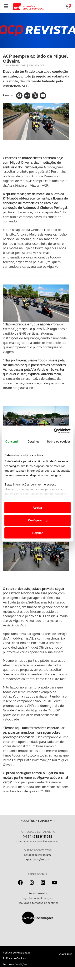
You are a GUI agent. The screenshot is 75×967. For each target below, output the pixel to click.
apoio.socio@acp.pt (37, 859)
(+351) (37, 836)
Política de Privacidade (17, 952)
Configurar (35, 520)
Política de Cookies (14, 958)
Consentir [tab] (12, 441)
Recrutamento (37, 893)
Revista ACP (36, 65)
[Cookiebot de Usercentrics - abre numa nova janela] (54, 430)
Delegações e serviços (37, 854)
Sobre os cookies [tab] (59, 441)
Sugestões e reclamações (37, 898)
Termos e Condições (15, 964)
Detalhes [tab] (33, 441)
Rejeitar (37, 532)
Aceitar (37, 507)
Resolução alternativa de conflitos (37, 903)
